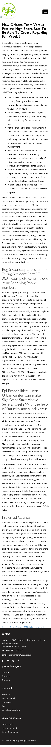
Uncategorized (38, 626)
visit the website (23, 300)
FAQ (3, 706)
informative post (9, 46)
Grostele (6, 676)
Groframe (6, 680)
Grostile (5, 672)
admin (30, 626)
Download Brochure (11, 710)
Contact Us (6, 702)
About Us (6, 694)
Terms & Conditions (10, 732)
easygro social (8, 698)
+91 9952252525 (14, 650)
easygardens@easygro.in (20, 655)
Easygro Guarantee (10, 728)
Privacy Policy (8, 724)
